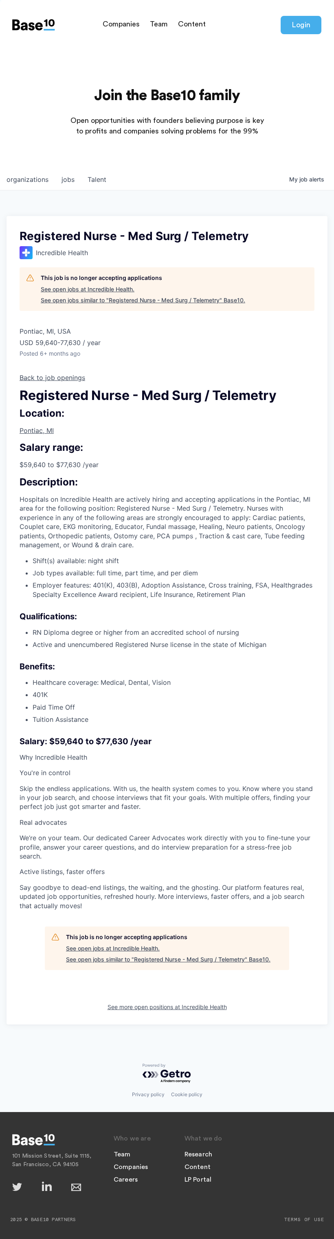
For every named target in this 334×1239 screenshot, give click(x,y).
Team (159, 24)
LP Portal (198, 1179)
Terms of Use (304, 1219)
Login (301, 24)
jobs (68, 179)
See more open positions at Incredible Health (167, 1006)
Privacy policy (148, 1094)
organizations (27, 179)
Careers (126, 1179)
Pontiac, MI (37, 430)
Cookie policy (186, 1094)
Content (192, 24)
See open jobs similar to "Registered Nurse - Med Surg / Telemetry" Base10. (143, 300)
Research (199, 1154)
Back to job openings (52, 378)
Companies (121, 24)
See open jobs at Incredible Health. (87, 289)
